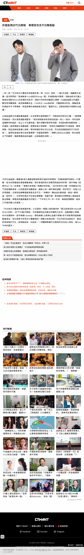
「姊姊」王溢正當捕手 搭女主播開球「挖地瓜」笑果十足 (26, 243)
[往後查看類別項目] (72, 8)
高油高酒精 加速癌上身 (67, 346)
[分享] (2, 537)
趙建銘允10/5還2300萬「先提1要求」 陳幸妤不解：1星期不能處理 (67, 495)
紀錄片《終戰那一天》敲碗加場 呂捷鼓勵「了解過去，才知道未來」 (67, 453)
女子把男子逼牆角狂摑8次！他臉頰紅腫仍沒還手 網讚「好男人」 (42, 390)
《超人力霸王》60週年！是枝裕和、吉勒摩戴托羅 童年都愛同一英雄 (15, 348)
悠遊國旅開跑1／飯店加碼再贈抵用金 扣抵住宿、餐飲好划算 (31, 290)
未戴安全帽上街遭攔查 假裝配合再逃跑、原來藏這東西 (25, 251)
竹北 (14, 34)
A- (10, 87)
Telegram (60, 532)
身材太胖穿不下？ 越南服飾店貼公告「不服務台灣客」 (29, 283)
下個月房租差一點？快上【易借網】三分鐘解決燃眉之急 (41, 411)
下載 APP (69, 3)
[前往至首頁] (10, 3)
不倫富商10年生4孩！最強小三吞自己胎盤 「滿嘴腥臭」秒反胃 (15, 453)
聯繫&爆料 (36, 526)
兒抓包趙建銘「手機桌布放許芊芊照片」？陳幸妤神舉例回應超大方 (41, 474)
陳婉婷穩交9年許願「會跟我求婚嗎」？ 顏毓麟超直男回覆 (68, 369)
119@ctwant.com (55, 303)
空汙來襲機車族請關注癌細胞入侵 (67, 390)
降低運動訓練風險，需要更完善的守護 (14, 390)
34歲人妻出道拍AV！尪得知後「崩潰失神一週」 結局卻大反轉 (15, 495)
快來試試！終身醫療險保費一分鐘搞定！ (14, 474)
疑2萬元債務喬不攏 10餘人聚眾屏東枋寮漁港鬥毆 (23, 259)
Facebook (26, 532)
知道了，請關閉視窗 (76, 545)
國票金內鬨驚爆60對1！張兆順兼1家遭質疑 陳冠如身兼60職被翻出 (42, 348)
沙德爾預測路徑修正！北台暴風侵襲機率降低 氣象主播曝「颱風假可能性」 (42, 432)
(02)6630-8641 (26, 303)
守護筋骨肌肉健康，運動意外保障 (41, 453)
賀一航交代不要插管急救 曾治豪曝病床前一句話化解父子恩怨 (28, 255)
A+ (5, 87)
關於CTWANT (22, 526)
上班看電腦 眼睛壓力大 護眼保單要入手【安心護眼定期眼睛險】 (32, 293)
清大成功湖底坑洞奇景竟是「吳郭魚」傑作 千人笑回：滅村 (31, 286)
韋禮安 (22, 34)
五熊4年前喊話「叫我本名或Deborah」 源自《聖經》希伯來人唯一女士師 (42, 495)
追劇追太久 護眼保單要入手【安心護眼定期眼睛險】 (68, 432)
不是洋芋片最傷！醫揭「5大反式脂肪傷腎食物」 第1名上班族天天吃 (15, 369)
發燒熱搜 (63, 526)
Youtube (43, 532)
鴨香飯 (31, 34)
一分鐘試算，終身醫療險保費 (67, 474)
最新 (19, 8)
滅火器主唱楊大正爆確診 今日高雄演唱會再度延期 (24, 247)
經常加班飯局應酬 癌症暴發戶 (41, 369)
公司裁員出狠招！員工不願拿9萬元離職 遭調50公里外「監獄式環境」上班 (15, 411)
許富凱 (6, 34)
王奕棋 (9, 29)
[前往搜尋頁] (79, 3)
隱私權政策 (43, 550)
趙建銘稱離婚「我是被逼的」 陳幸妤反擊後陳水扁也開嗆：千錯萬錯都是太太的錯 (68, 411)
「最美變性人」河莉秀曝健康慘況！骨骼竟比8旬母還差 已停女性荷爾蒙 (15, 432)
